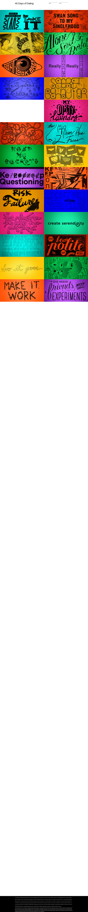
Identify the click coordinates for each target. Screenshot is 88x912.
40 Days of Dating (24, 3)
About (50, 3)
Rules (60, 3)
